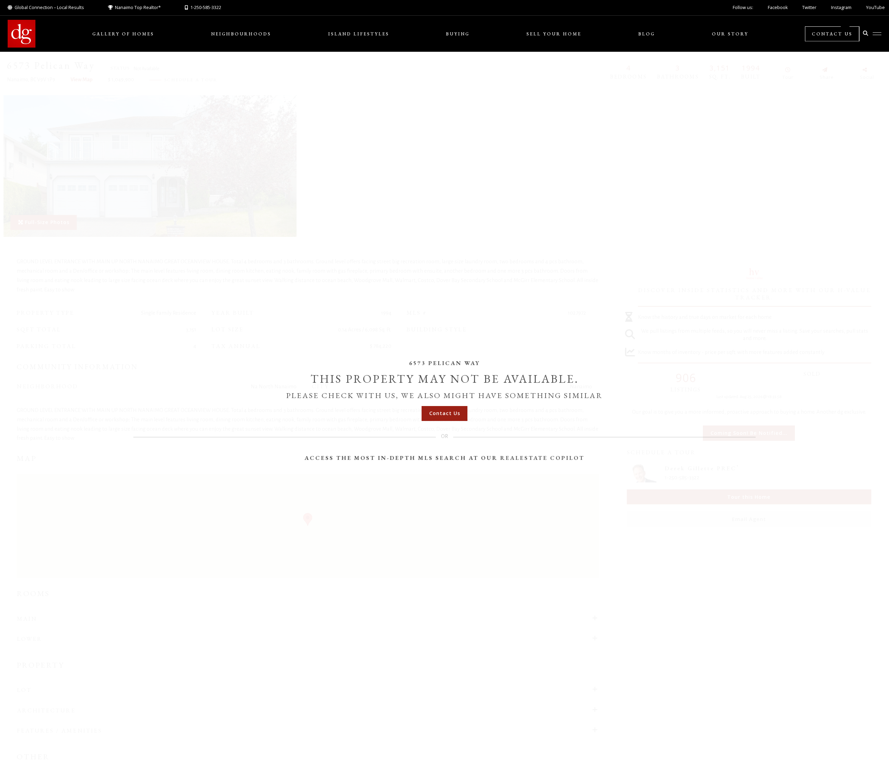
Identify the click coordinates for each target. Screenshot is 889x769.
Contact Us (832, 34)
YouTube (875, 7)
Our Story (730, 34)
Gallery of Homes (123, 34)
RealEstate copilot (542, 458)
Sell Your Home (553, 34)
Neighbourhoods (241, 34)
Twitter (809, 7)
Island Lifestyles (358, 34)
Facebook (778, 7)
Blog (646, 34)
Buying (458, 34)
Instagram (841, 7)
